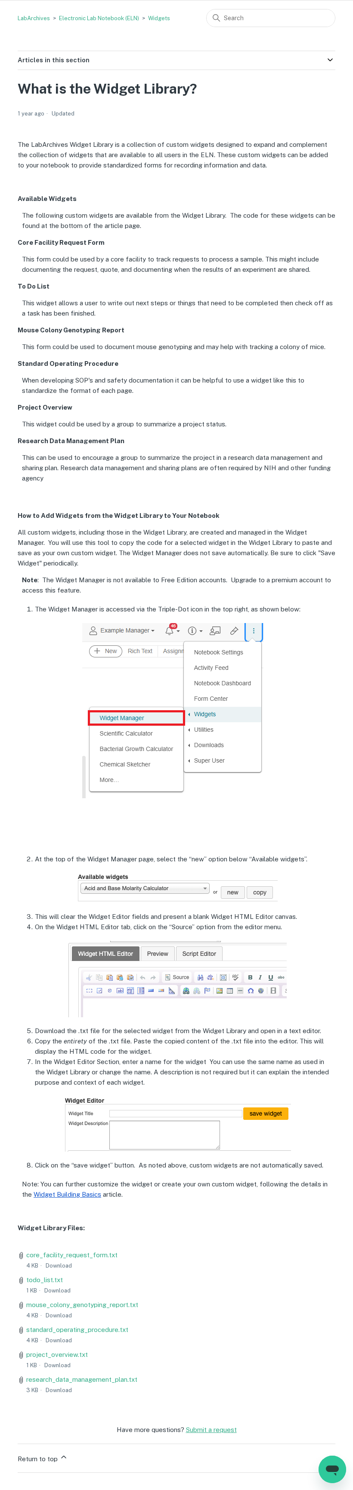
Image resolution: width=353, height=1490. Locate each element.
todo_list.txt (44, 1279)
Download (59, 1265)
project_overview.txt (57, 1354)
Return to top (38, 1459)
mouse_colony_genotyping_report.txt (82, 1304)
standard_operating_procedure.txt (77, 1329)
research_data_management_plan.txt (81, 1379)
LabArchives (34, 18)
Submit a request (211, 1429)
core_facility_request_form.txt (72, 1255)
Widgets (159, 18)
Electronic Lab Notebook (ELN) (99, 18)
